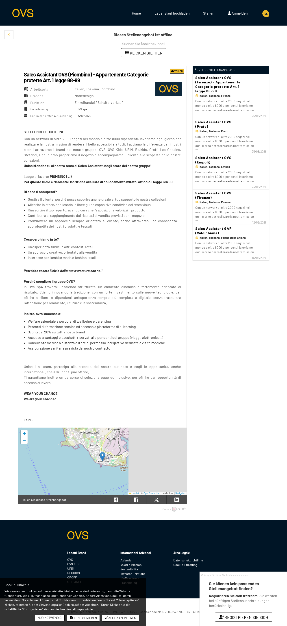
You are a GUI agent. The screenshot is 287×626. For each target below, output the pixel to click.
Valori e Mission (131, 565)
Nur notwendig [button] (50, 617)
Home (136, 13)
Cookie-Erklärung (185, 565)
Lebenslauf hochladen (172, 13)
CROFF (72, 577)
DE (266, 13)
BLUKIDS (73, 573)
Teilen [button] (178, 71)
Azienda (125, 560)
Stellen (208, 13)
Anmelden (239, 13)
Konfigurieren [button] (85, 618)
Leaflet (135, 493)
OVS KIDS (73, 564)
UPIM (70, 568)
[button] (8, 34)
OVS (70, 559)
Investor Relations (133, 574)
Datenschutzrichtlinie (188, 560)
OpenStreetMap (152, 493)
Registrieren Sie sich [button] (246, 617)
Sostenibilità (129, 569)
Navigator (180, 493)
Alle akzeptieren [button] (122, 618)
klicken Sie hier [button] (145, 52)
